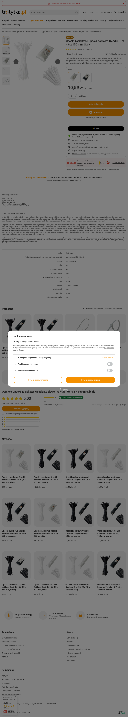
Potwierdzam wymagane (38, 380)
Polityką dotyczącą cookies (70, 345)
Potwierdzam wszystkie (90, 380)
